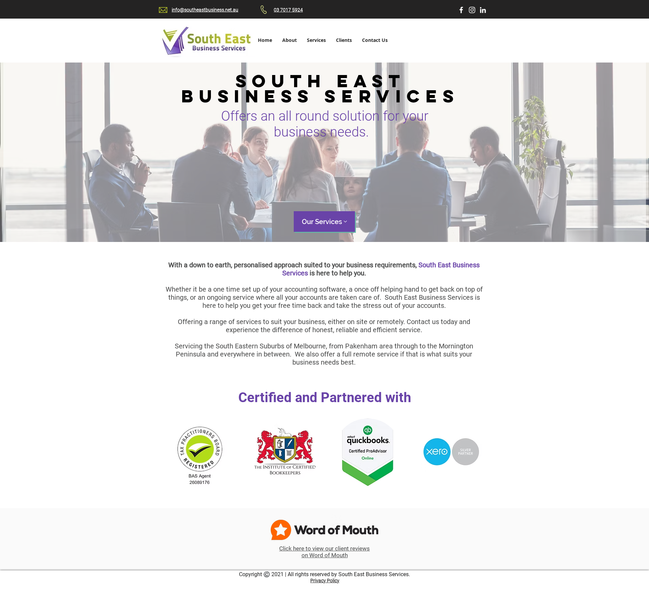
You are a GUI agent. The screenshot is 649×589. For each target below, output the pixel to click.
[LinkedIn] (483, 10)
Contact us (423, 322)
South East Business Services (373, 574)
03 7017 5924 (288, 10)
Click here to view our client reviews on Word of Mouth (324, 552)
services (249, 322)
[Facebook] (461, 10)
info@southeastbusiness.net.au (205, 10)
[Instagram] (472, 10)
